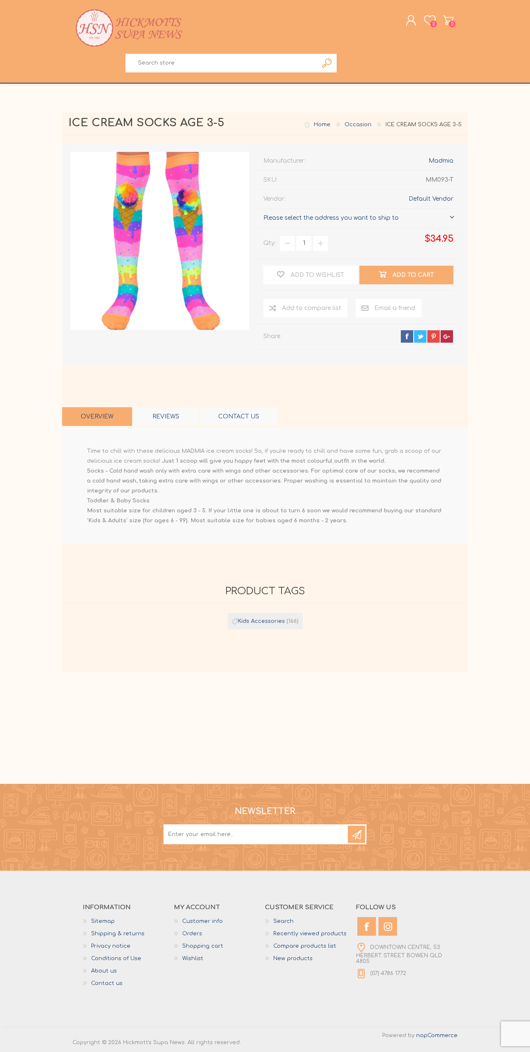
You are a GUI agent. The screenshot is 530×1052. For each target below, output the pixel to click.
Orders (192, 934)
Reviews (165, 416)
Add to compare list (311, 308)
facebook (407, 336)
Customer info (202, 921)
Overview (97, 416)
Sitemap (103, 921)
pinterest (433, 336)
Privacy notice (110, 946)
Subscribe (356, 834)
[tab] (97, 416)
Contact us (107, 983)
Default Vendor (431, 199)
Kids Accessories (261, 621)
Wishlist (192, 958)
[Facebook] (366, 926)
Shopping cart (448, 20)
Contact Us (238, 416)
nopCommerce (437, 1035)
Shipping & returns (118, 934)
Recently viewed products (310, 934)
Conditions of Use (116, 958)
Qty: (269, 243)
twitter (420, 336)
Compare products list (304, 946)
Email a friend (394, 308)
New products (293, 958)
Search (327, 63)
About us (104, 971)
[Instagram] (387, 926)
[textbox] (221, 63)
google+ (447, 336)
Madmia (441, 161)
